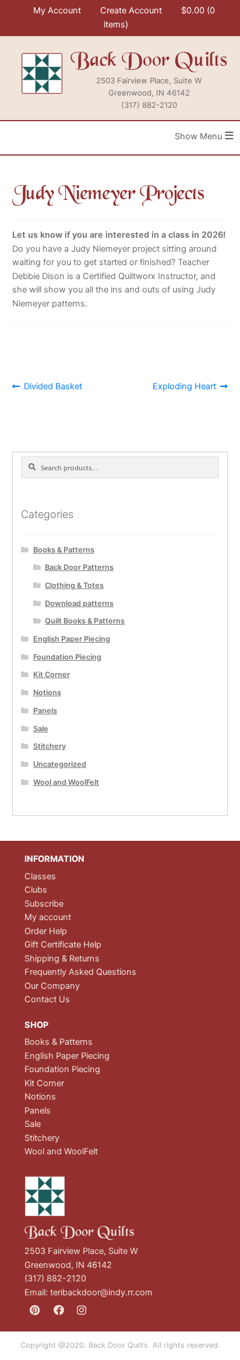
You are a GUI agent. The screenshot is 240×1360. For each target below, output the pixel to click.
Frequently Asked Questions (80, 972)
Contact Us (47, 999)
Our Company (52, 986)
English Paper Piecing (71, 639)
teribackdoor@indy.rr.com (101, 1292)
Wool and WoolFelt (66, 782)
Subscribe (43, 904)
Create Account (131, 10)
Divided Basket (52, 387)
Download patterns (79, 603)
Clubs (35, 890)
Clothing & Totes (74, 585)
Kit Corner (51, 674)
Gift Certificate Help (62, 944)
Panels (45, 710)
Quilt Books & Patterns (85, 620)
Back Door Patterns (79, 567)
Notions (47, 692)
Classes (40, 876)
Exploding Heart (184, 387)
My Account (57, 10)
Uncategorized (59, 764)
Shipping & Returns (62, 958)
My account (47, 917)
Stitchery (49, 746)
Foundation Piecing (67, 657)
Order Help (45, 931)
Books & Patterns (63, 549)
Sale (40, 728)
